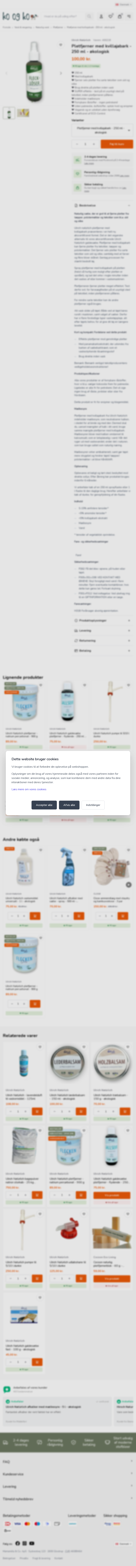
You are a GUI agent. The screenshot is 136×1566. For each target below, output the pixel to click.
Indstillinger (93, 805)
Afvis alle (69, 805)
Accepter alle (44, 805)
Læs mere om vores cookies (29, 789)
